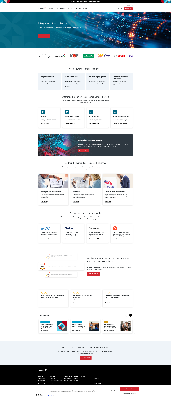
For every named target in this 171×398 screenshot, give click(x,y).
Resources (69, 8)
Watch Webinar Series (94, 1)
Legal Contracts (98, 383)
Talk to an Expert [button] (44, 36)
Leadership (76, 382)
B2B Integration (41, 380)
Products (51, 8)
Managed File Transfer (43, 383)
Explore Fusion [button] (83, 150)
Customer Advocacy (68, 380)
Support (128, 5)
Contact (96, 381)
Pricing (85, 8)
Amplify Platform (42, 378)
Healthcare (53, 383)
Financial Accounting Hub (43, 382)
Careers (75, 383)
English (132, 5)
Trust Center (106, 376)
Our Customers (60, 8)
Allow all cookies (129, 388)
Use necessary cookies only (129, 393)
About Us (78, 8)
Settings (50, 395)
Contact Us (128, 8)
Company (76, 376)
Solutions (52, 376)
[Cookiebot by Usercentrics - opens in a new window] (39, 395)
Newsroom (76, 380)
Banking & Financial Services (57, 380)
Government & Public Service (57, 382)
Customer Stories (67, 378)
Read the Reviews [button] (93, 273)
